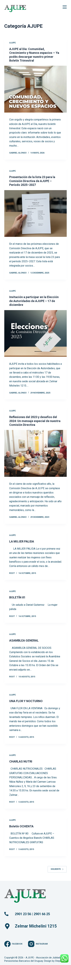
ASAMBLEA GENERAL (24, 640)
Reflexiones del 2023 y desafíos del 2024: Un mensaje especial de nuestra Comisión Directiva (34, 420)
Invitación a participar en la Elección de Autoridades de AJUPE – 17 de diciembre (34, 300)
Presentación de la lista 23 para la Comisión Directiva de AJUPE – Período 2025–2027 (32, 180)
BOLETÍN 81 (17, 597)
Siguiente (56, 869)
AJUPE (12, 43)
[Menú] (65, 7)
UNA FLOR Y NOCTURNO (26, 701)
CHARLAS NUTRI (20, 761)
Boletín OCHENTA (21, 826)
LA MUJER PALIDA (21, 541)
